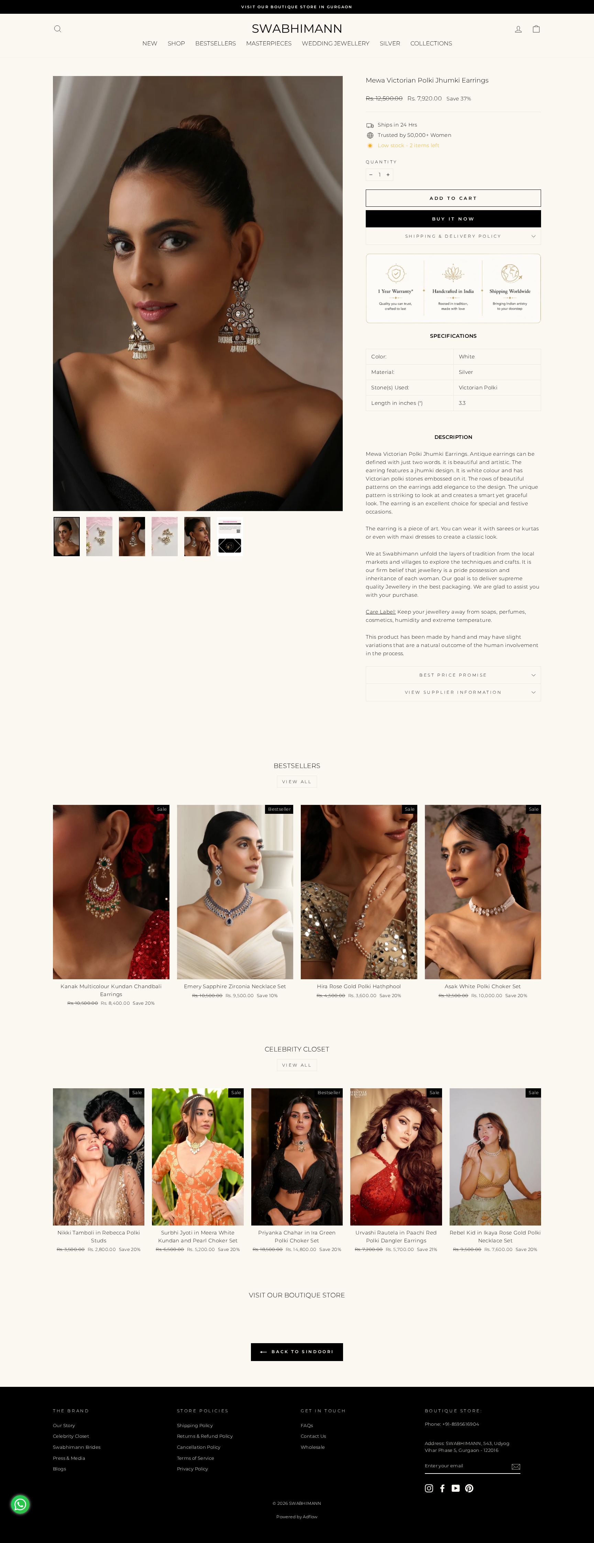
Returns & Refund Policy (205, 1436)
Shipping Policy (195, 1425)
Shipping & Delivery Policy (453, 236)
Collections (431, 43)
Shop (176, 43)
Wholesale (313, 1447)
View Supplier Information (453, 692)
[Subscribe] (516, 1466)
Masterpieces (269, 43)
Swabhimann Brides (76, 1447)
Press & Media (69, 1458)
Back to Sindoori (302, 1351)
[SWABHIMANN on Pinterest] (469, 1488)
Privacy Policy (192, 1468)
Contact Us (313, 1436)
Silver (390, 43)
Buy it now (453, 219)
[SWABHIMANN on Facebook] (442, 1488)
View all (297, 781)
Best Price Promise (453, 675)
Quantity (382, 161)
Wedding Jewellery (336, 43)
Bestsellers (215, 43)
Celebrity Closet (71, 1436)
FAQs (307, 1425)
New (149, 43)
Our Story (64, 1425)
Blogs (59, 1468)
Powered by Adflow (296, 1516)
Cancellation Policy (199, 1447)
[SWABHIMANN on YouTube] (456, 1488)
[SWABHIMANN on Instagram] (429, 1488)
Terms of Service (195, 1458)
